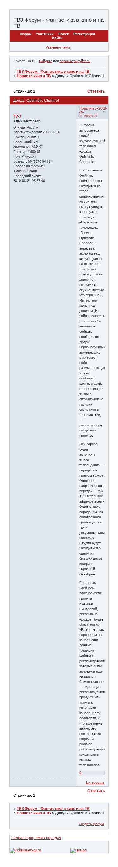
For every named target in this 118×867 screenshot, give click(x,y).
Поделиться (88, 108)
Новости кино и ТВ (34, 76)
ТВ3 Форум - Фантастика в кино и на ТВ (53, 71)
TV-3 (17, 116)
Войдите (45, 61)
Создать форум (91, 824)
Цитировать (95, 782)
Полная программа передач (36, 837)
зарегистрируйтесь (75, 61)
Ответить (96, 91)
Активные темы (58, 47)
